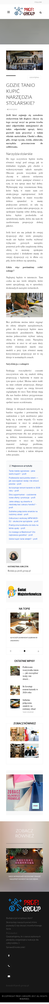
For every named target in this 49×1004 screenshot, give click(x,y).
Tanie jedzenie (28, 712)
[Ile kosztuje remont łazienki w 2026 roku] (24, 623)
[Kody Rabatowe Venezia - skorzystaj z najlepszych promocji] (24, 792)
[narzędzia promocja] (24, 591)
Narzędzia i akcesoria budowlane (27, 29)
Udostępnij (34, 77)
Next (38, 651)
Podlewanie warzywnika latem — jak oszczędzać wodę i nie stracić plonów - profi (24, 481)
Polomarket (11, 933)
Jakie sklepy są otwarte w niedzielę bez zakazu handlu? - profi (23, 504)
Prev (10, 651)
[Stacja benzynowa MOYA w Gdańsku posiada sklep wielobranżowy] (32, 735)
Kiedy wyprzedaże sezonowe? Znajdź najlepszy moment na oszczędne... (24, 877)
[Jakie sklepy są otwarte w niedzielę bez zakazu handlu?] (17, 735)
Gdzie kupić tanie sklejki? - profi (23, 539)
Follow (38, 2)
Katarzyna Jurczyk (18, 566)
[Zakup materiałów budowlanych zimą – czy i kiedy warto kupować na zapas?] (32, 752)
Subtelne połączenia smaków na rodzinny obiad (29, 704)
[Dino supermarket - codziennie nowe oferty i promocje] (17, 752)
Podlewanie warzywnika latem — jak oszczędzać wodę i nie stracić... (30, 673)
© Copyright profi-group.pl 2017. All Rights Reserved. (24, 997)
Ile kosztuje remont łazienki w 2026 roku (23, 639)
